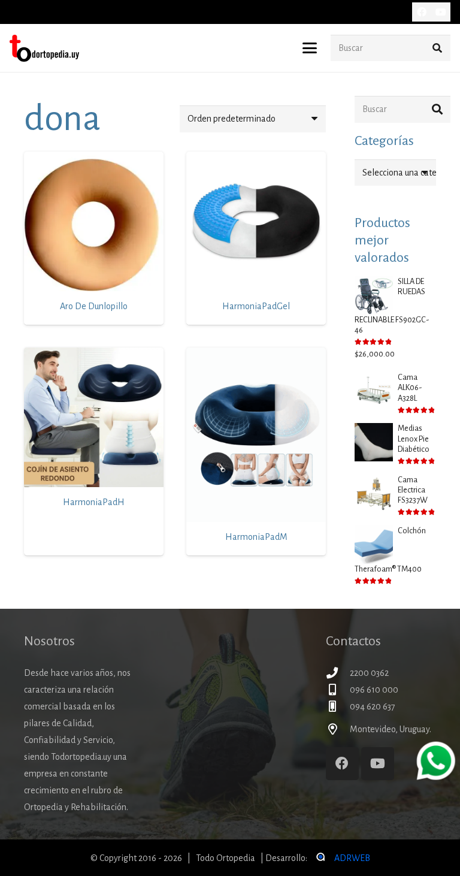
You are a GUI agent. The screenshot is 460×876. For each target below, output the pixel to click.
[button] (310, 48)
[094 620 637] (338, 706)
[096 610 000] (338, 689)
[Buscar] (436, 48)
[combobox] (395, 172)
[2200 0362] (338, 672)
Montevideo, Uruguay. (390, 729)
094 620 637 (372, 706)
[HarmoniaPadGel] (256, 221)
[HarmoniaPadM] (256, 435)
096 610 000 (374, 689)
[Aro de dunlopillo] (94, 221)
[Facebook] (421, 12)
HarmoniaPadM (256, 537)
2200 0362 (369, 673)
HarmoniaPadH (94, 502)
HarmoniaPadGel (256, 306)
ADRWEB (352, 858)
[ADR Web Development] (319, 858)
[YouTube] (440, 12)
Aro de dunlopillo (94, 306)
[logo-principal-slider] (44, 48)
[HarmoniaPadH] (94, 417)
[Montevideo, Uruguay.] (338, 729)
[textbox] (409, 172)
